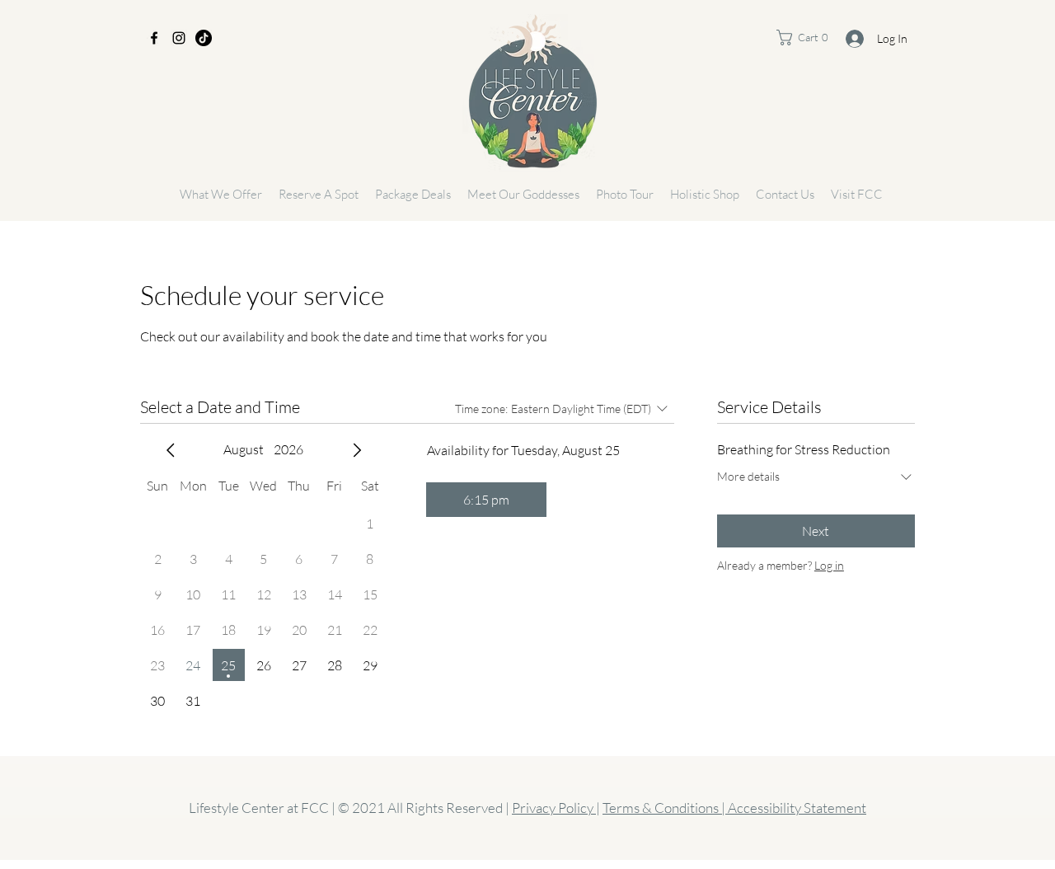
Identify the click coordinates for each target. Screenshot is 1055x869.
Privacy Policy (554, 807)
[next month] (357, 450)
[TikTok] (203, 38)
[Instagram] (179, 38)
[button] (810, 37)
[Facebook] (154, 38)
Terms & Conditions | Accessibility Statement (734, 807)
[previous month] (171, 450)
